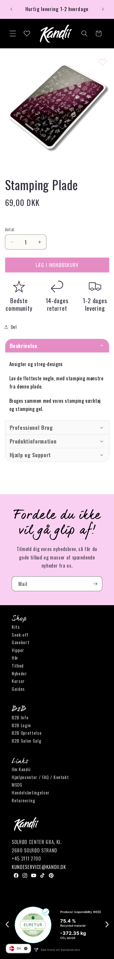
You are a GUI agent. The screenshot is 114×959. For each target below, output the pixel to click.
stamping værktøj (83, 400)
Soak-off (20, 634)
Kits (16, 627)
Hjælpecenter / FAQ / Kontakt (40, 777)
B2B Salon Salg (26, 740)
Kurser (18, 681)
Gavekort (20, 642)
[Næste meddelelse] (102, 9)
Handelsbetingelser (31, 792)
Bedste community (19, 304)
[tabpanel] (57, 386)
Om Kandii (21, 769)
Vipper (18, 650)
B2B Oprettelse (27, 733)
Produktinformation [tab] (33, 441)
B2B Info (20, 717)
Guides (18, 689)
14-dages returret (57, 304)
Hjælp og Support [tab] (30, 455)
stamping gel (28, 408)
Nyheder (19, 673)
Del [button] (14, 327)
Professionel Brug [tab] (31, 427)
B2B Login (21, 725)
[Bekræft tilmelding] (95, 583)
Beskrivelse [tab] (23, 345)
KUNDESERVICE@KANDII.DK (39, 866)
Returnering (23, 800)
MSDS (17, 784)
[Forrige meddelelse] (11, 9)
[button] (13, 33)
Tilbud (18, 665)
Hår (15, 657)
